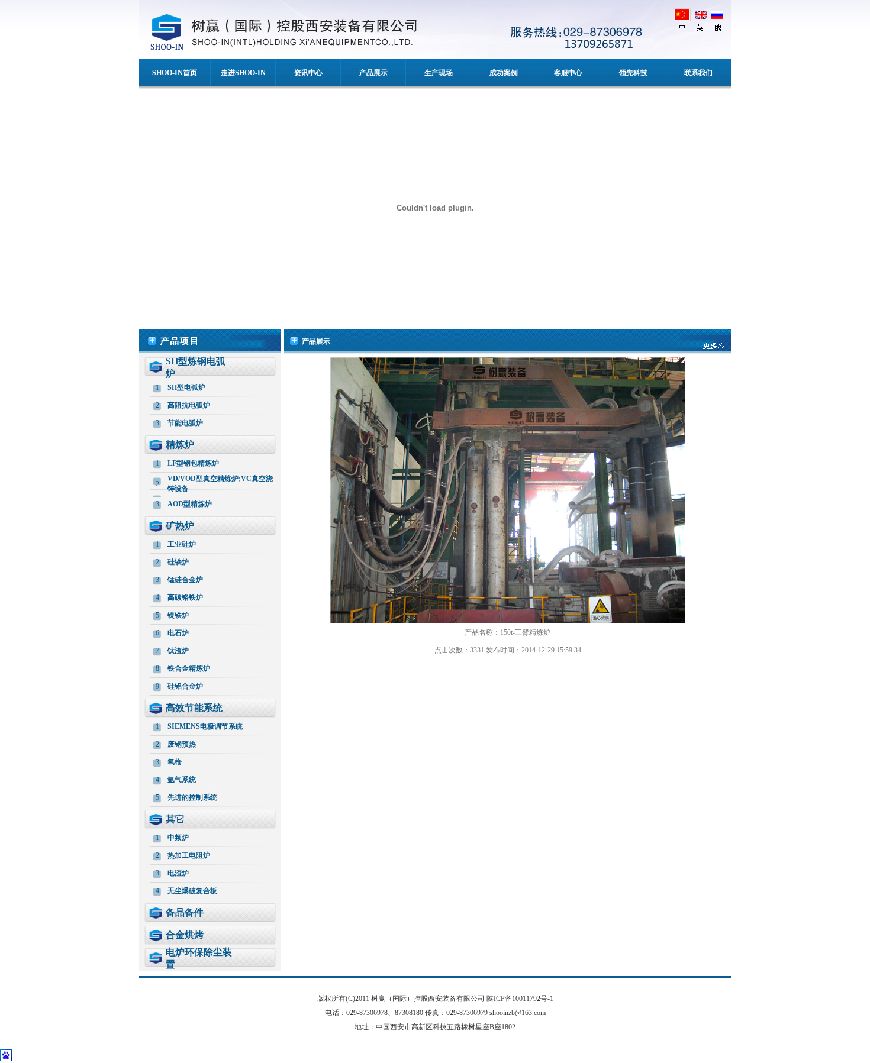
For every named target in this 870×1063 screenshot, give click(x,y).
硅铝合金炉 (185, 686)
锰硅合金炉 (185, 580)
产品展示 (373, 73)
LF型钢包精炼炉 (193, 463)
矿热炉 (180, 526)
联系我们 (698, 73)
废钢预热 (181, 744)
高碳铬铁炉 (185, 597)
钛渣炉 (178, 651)
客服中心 (568, 73)
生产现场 (438, 73)
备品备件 (185, 912)
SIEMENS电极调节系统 (205, 726)
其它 (175, 819)
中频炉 (178, 837)
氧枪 (174, 762)
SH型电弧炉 (186, 387)
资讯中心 (308, 73)
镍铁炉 (178, 615)
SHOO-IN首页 (174, 73)
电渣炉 (178, 873)
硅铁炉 (178, 562)
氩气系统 (181, 780)
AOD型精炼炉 (189, 504)
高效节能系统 (194, 708)
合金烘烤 (185, 935)
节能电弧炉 (185, 423)
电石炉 (178, 633)
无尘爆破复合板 (192, 891)
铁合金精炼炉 (188, 668)
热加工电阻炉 (188, 855)
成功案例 (503, 73)
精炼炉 (180, 445)
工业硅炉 (181, 544)
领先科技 (633, 73)
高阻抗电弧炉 (188, 405)
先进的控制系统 (192, 797)
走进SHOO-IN (243, 73)
